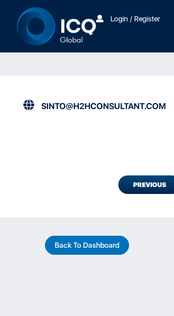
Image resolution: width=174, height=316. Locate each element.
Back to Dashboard (87, 245)
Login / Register (135, 18)
